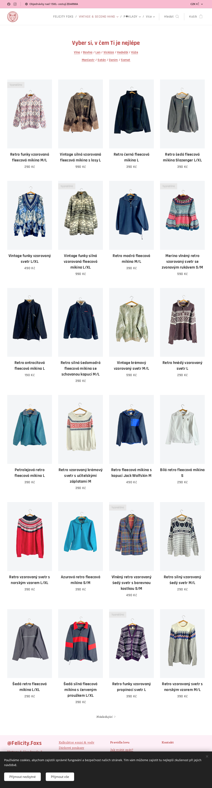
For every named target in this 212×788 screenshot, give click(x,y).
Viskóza (109, 52)
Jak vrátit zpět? (121, 750)
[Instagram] (15, 4)
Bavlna (88, 52)
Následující (104, 717)
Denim (113, 60)
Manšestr (88, 60)
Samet (125, 60)
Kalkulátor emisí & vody (76, 742)
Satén (102, 60)
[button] (171, 17)
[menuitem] (64, 17)
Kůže (134, 52)
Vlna (77, 52)
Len (97, 52)
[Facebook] (8, 4)
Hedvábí (122, 52)
